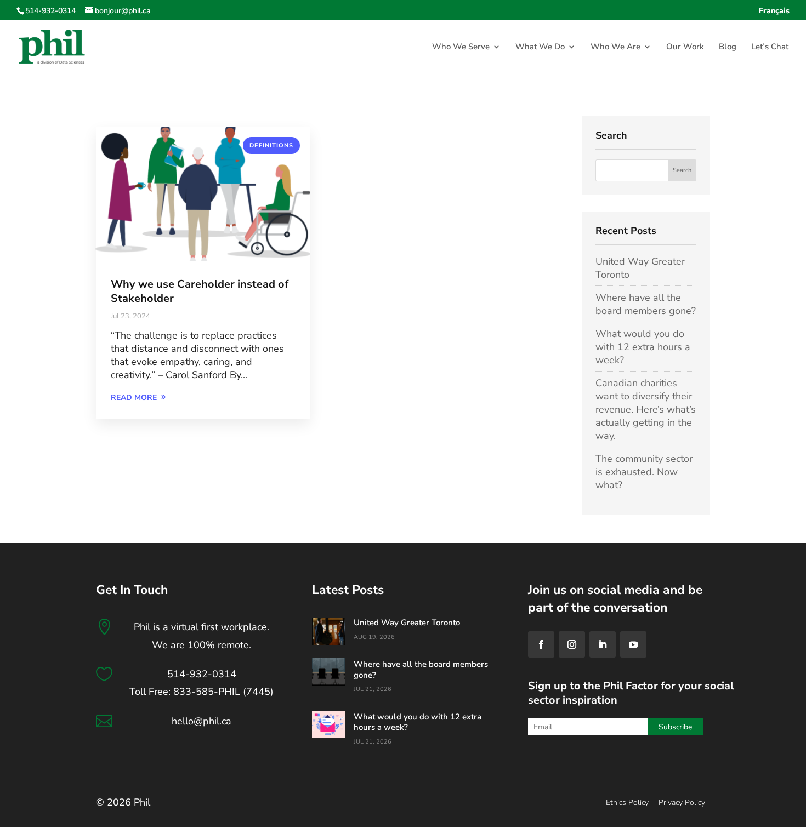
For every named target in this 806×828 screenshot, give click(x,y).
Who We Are (615, 47)
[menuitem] (774, 14)
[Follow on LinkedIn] (602, 644)
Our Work (685, 47)
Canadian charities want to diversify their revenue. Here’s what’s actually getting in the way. (645, 409)
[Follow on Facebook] (541, 644)
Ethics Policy (627, 802)
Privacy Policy (682, 802)
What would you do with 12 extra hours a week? (642, 347)
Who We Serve (461, 47)
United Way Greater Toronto (407, 622)
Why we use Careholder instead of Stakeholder (199, 291)
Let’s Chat (769, 47)
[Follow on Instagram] (572, 644)
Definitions (271, 145)
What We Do (540, 47)
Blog (727, 47)
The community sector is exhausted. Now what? (644, 472)
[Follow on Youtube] (633, 644)
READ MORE (134, 397)
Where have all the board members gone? (645, 304)
